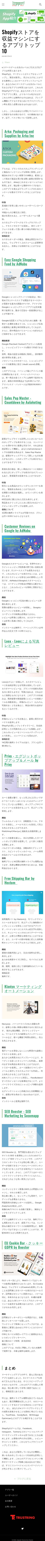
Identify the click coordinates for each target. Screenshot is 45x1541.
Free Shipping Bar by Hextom (19, 880)
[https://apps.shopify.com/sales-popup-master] (22, 434)
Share (7, 62)
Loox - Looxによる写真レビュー (21, 643)
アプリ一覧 (9, 1490)
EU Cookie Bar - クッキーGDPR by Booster (23, 1245)
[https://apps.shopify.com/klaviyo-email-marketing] (22, 1019)
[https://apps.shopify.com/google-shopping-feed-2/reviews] (22, 558)
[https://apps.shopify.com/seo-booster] (22, 1147)
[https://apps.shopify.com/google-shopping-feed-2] (22, 292)
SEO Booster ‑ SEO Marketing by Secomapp (21, 1113)
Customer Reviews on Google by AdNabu (19, 528)
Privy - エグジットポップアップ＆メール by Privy (22, 760)
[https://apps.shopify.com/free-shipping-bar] (22, 914)
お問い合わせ (10, 1507)
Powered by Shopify (27, 1540)
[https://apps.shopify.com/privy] (22, 792)
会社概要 (8, 1501)
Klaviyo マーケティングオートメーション (23, 988)
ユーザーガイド (11, 1495)
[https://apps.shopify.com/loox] (22, 677)
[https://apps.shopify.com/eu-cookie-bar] (22, 1275)
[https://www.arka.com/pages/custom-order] (22, 163)
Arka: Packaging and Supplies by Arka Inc (19, 133)
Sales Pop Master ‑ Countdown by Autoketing (22, 400)
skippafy (19, 1540)
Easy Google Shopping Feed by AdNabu (20, 261)
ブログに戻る (24, 1478)
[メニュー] (3, 4)
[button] (40, 4)
